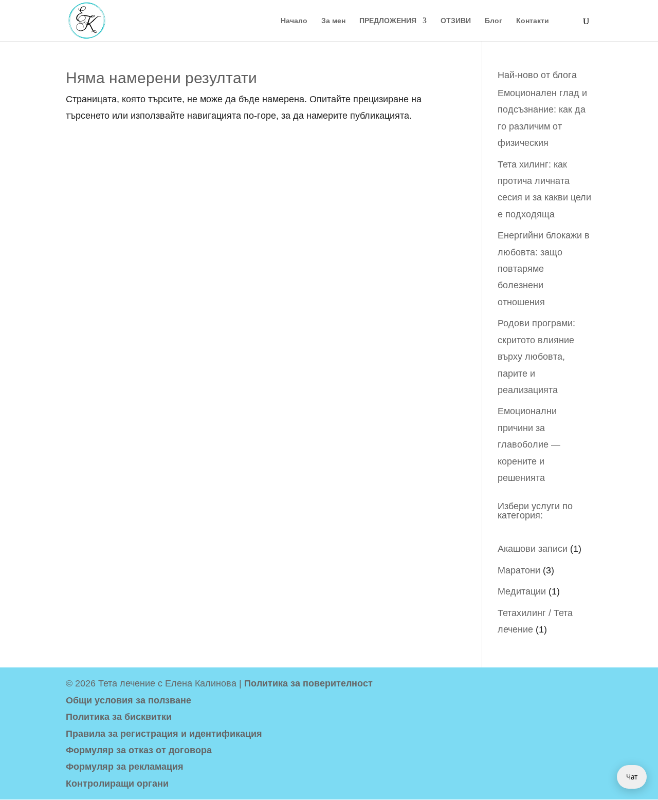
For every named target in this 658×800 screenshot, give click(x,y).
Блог (493, 21)
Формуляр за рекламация (125, 766)
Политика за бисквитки (119, 717)
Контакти (532, 21)
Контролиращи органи (117, 783)
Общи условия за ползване (128, 700)
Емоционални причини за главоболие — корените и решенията (529, 444)
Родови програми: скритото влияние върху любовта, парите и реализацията (536, 356)
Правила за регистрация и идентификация (164, 734)
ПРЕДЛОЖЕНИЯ (387, 21)
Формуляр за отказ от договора (139, 750)
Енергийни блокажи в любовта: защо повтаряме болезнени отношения (544, 268)
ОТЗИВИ (456, 21)
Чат (631, 777)
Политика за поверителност (308, 683)
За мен (333, 21)
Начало (294, 21)
